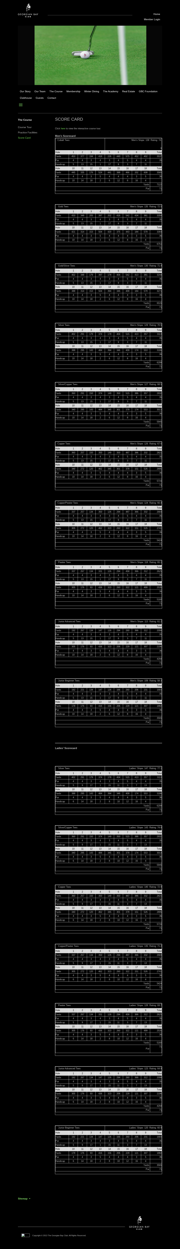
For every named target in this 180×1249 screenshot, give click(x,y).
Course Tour (25, 127)
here (63, 128)
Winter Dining (91, 91)
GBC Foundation (148, 91)
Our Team (40, 91)
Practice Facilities (27, 132)
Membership (73, 91)
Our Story (25, 91)
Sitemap (23, 1198)
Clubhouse (26, 98)
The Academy (110, 91)
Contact (51, 98)
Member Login (152, 19)
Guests (40, 98)
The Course (56, 91)
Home (156, 14)
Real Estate (128, 91)
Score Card (24, 137)
